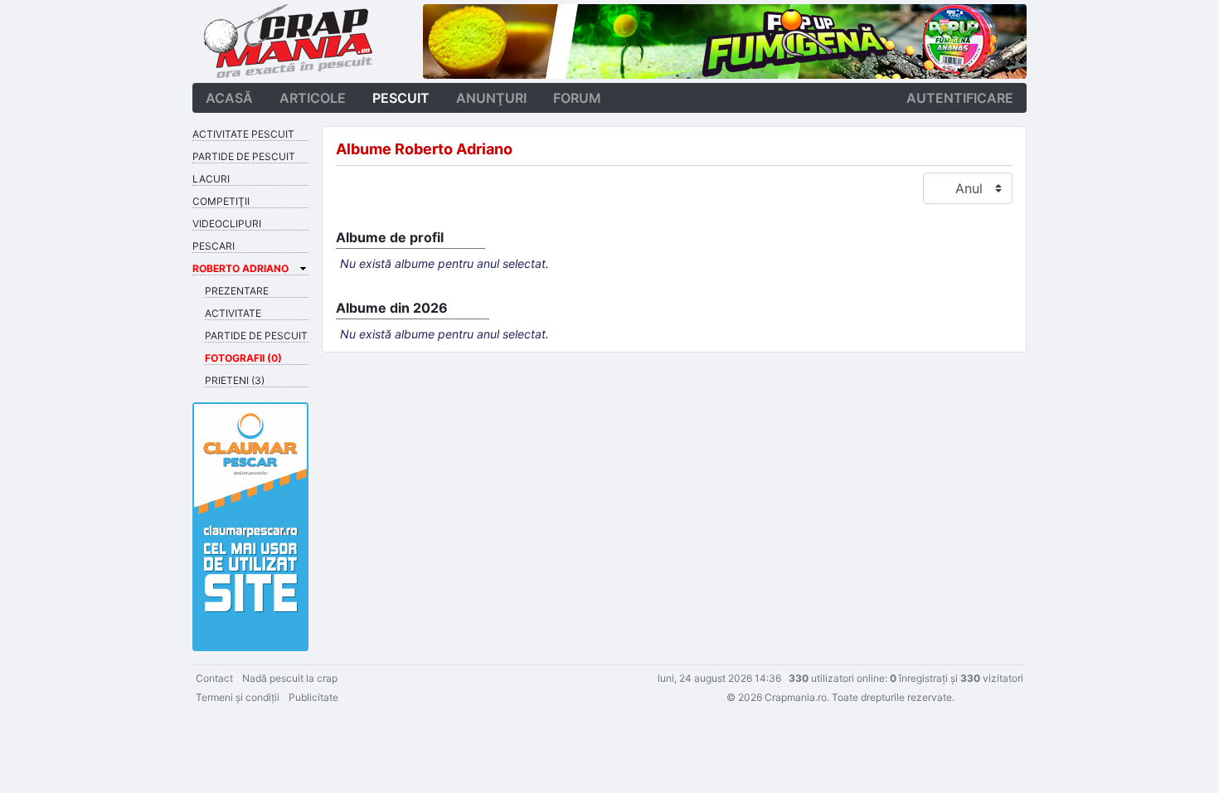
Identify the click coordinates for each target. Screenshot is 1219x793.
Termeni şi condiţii (237, 697)
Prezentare (237, 291)
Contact (214, 678)
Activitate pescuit (243, 134)
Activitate (233, 313)
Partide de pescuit (243, 156)
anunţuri (491, 98)
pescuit (401, 98)
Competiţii (221, 201)
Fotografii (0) (243, 358)
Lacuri (211, 179)
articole (312, 98)
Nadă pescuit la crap (290, 678)
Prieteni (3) (235, 380)
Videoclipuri (226, 223)
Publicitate (313, 697)
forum (577, 98)
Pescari (213, 246)
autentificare (959, 98)
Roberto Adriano (240, 268)
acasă (229, 98)
